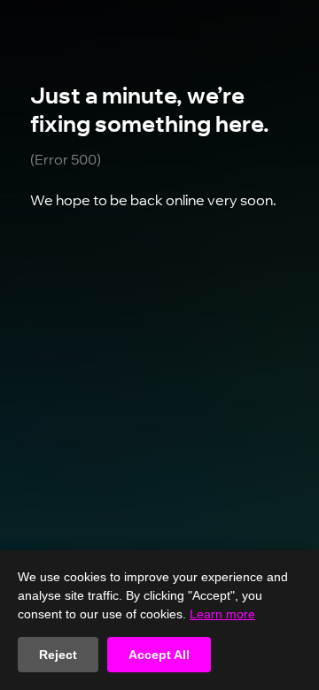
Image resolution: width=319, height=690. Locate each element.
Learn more (222, 614)
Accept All (159, 655)
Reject (58, 655)
